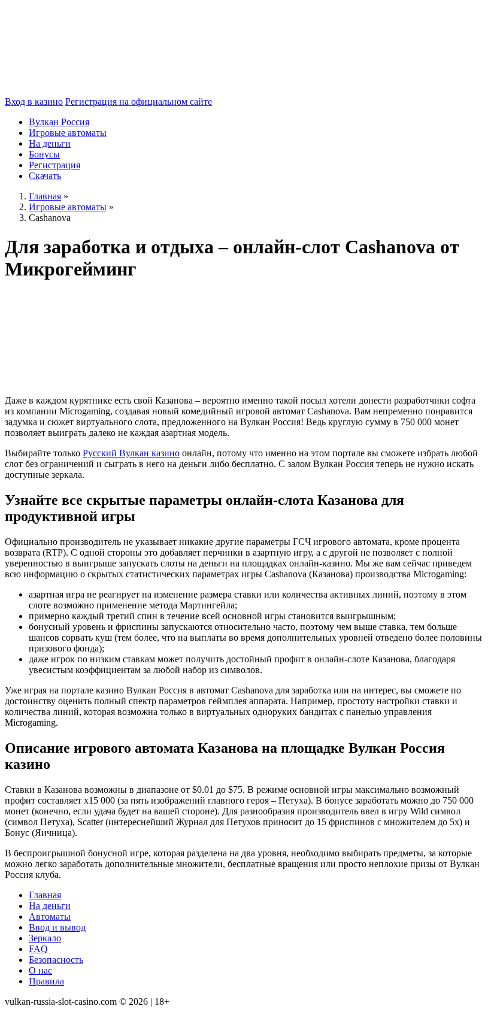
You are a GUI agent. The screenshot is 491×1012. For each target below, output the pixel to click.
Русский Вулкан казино (131, 453)
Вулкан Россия (59, 122)
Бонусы (44, 154)
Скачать (45, 176)
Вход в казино (34, 101)
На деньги (50, 143)
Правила (46, 981)
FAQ (38, 949)
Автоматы (50, 916)
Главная (45, 895)
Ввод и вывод (57, 927)
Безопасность (56, 960)
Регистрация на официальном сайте (138, 101)
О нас (40, 970)
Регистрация (54, 165)
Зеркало (45, 938)
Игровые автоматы (68, 133)
